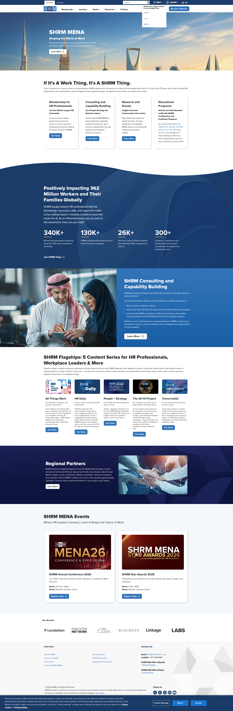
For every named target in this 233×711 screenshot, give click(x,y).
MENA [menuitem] (146, 24)
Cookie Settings (161, 703)
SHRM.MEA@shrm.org (156, 654)
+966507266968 (148, 665)
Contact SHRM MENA (53, 665)
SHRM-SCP (162, 127)
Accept (199, 703)
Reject (180, 703)
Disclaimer (100, 693)
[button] (179, 8)
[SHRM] (50, 8)
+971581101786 (147, 673)
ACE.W (161, 130)
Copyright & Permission (102, 662)
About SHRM (49, 654)
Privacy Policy (21, 707)
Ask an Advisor (98, 654)
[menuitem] (159, 2)
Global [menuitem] (146, 13)
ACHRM (171, 127)
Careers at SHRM (51, 658)
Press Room (49, 662)
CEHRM (179, 127)
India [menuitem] (146, 18)
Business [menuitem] (60, 3)
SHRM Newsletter (99, 658)
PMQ (175, 130)
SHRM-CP (176, 124)
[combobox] (184, 2)
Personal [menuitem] (49, 3)
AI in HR (168, 130)
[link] (155, 692)
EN (186, 2)
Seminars (162, 133)
